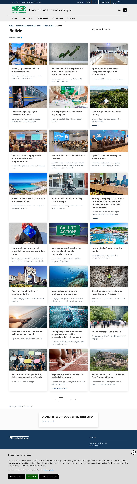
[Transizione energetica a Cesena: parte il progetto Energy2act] (109, 277)
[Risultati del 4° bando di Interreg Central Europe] (68, 184)
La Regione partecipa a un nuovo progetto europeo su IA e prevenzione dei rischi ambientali (67, 334)
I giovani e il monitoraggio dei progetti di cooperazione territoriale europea (28, 251)
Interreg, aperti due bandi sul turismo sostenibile (25, 70)
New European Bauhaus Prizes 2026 (106, 113)
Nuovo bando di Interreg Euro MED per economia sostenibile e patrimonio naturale (68, 71)
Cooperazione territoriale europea (28, 25)
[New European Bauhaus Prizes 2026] (109, 97)
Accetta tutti (32, 477)
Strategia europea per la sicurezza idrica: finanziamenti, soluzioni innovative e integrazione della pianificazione (108, 203)
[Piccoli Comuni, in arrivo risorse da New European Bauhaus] (109, 360)
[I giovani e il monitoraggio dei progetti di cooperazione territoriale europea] (28, 234)
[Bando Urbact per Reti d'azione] (109, 317)
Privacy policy (48, 470)
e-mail (97, 445)
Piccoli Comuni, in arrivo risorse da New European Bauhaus (108, 376)
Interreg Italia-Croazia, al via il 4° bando (107, 250)
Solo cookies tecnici (16, 477)
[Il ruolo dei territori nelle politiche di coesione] (68, 141)
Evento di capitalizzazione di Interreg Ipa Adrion (24, 293)
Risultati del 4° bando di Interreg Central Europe (67, 200)
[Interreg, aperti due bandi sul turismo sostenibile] (28, 54)
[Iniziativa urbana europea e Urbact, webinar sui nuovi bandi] (28, 317)
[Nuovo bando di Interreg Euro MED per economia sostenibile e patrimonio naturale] (68, 54)
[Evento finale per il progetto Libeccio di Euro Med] (28, 97)
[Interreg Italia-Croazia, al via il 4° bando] (109, 234)
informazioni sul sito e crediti (98, 443)
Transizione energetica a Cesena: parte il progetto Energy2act (107, 293)
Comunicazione (48, 25)
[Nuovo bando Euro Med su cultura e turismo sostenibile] (28, 184)
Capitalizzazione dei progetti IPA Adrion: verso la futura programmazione (26, 158)
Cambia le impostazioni (48, 477)
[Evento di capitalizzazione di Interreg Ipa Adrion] (28, 277)
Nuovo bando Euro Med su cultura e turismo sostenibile (28, 200)
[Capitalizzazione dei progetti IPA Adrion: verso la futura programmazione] (28, 141)
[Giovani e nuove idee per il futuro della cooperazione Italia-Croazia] (28, 360)
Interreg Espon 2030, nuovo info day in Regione (67, 113)
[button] (125, 10)
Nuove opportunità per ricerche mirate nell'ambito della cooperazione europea (66, 251)
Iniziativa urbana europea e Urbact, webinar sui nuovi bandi (27, 333)
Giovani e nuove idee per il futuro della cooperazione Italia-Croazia (26, 376)
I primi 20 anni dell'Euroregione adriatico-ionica (106, 157)
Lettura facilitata (14, 37)
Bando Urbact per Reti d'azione (106, 331)
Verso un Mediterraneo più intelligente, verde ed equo (64, 293)
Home (11, 25)
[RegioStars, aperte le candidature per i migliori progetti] (68, 360)
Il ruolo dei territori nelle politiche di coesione (68, 157)
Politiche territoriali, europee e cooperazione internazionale (25, 2)
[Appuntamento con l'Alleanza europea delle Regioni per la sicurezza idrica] (109, 54)
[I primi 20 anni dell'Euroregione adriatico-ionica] (109, 141)
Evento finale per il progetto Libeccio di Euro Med (24, 113)
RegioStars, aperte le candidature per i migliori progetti (67, 376)
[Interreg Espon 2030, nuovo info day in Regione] (68, 97)
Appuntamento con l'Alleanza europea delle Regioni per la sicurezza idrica (105, 71)
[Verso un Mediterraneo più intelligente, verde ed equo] (68, 277)
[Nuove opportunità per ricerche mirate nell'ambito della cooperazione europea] (68, 234)
